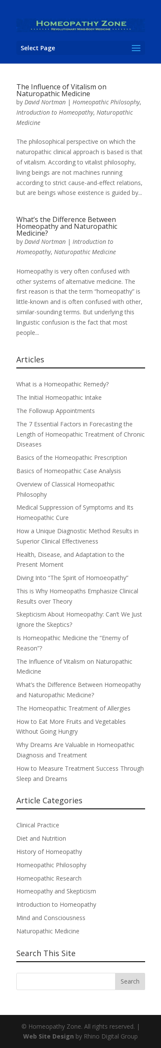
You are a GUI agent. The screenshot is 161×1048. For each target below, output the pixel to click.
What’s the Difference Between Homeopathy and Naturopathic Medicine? (66, 226)
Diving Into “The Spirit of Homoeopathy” (72, 578)
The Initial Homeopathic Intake (59, 397)
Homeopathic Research (49, 878)
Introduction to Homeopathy (54, 112)
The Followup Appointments (55, 411)
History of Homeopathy (49, 852)
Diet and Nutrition (41, 838)
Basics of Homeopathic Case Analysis (68, 471)
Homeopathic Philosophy (106, 102)
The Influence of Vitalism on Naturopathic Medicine (61, 90)
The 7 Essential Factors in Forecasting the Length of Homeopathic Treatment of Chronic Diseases (80, 434)
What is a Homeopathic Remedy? (62, 384)
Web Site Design (48, 1036)
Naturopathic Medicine (85, 252)
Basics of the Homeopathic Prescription (71, 457)
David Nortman (45, 102)
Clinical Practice (37, 825)
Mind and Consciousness (50, 918)
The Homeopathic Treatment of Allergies (73, 708)
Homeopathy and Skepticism (56, 891)
